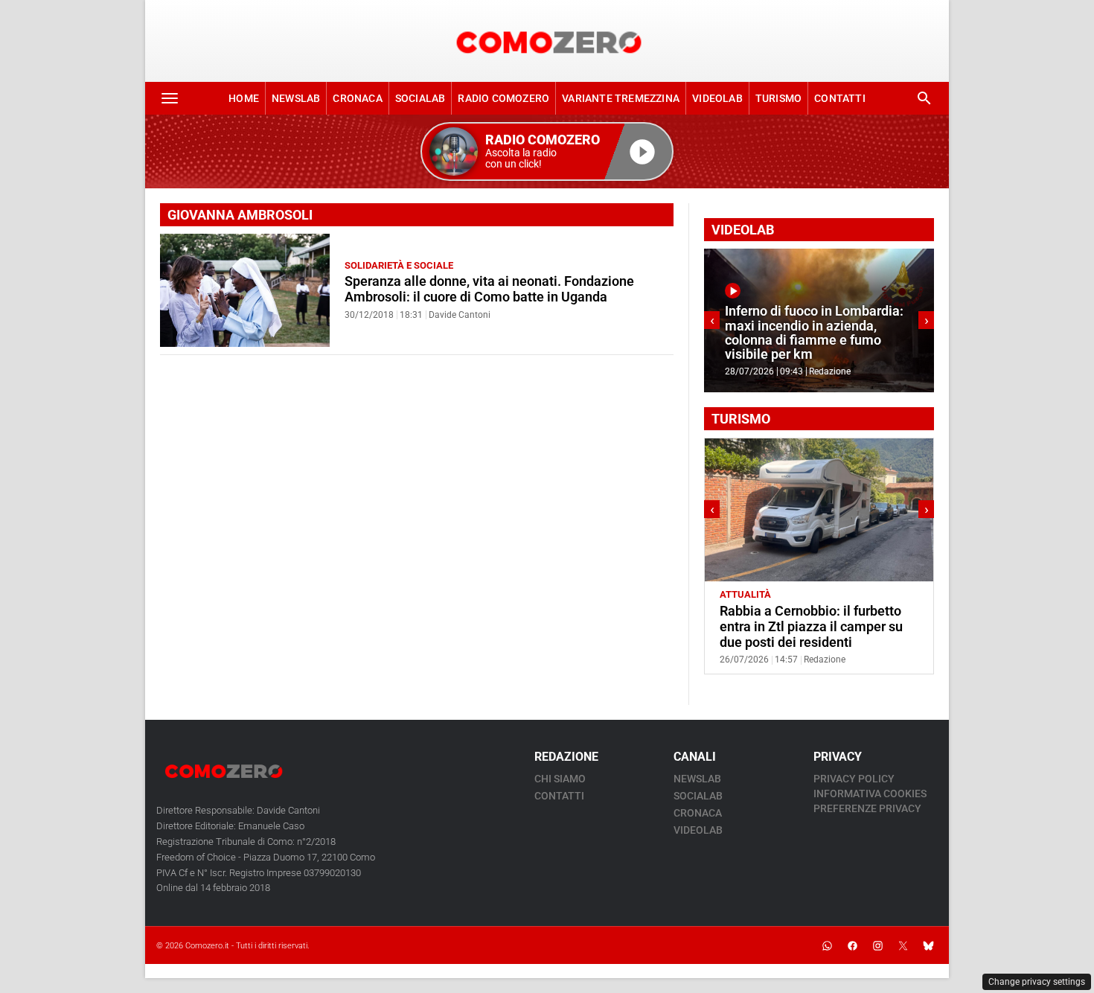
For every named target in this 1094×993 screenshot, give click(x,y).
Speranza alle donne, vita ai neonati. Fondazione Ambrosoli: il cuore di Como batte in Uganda (489, 289)
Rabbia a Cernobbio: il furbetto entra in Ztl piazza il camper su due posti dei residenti (811, 627)
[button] (547, 151)
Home (243, 98)
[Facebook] (852, 945)
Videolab (717, 98)
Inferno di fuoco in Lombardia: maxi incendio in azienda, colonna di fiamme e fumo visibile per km (814, 333)
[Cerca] (924, 98)
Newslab (296, 98)
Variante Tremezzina (620, 98)
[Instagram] (877, 945)
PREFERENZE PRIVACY (867, 808)
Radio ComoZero (503, 98)
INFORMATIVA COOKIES (870, 793)
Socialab (420, 98)
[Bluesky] (928, 945)
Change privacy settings (1036, 982)
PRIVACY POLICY (854, 779)
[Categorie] (169, 98)
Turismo (778, 98)
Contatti (840, 98)
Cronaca (357, 98)
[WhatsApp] (827, 945)
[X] (902, 945)
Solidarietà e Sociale (399, 265)
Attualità (745, 594)
